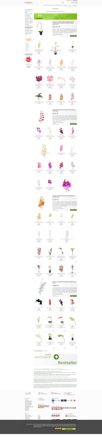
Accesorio (27, 44)
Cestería (26, 12)
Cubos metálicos (27, 15)
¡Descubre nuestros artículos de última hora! (29, 66)
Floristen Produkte (28, 415)
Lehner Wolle (27, 417)
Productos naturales (28, 33)
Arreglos (27, 49)
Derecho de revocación (28, 404)
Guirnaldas (59, 17)
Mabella (39, 417)
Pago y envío (27, 409)
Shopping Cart (69, 0)
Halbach (39, 416)
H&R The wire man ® (28, 416)
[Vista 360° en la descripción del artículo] (76, 262)
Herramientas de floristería (29, 30)
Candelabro (28, 45)
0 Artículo (73, 2)
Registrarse (75, 0)
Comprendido (69, 429)
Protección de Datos (28, 402)
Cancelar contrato (28, 405)
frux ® (39, 415)
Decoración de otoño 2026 (29, 18)
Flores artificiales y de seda (70, 6)
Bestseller (65, 5)
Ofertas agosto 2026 (58, 5)
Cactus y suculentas (52, 17)
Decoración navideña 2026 (29, 21)
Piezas (27, 50)
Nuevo (70, 5)
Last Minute (74, 5)
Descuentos (27, 410)
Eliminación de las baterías (29, 406)
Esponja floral (27, 24)
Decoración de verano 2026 (48, 5)
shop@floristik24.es (42, 399)
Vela (26, 48)
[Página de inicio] (65, 6)
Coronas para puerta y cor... (68, 17)
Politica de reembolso (28, 403)
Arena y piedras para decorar (29, 9)
